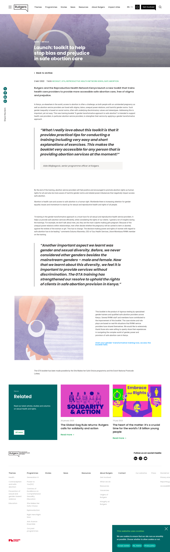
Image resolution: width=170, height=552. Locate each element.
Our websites (141, 473)
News (72, 7)
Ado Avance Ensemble (32, 522)
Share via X (5, 88)
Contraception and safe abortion (15, 484)
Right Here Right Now (34, 515)
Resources (83, 7)
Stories (64, 7)
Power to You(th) (31, 483)
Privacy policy (150, 546)
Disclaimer (164, 473)
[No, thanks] (166, 529)
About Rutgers (98, 7)
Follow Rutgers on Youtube (145, 458)
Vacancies (104, 490)
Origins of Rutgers (104, 495)
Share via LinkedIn (5, 97)
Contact (122, 473)
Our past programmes (32, 529)
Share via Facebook (5, 93)
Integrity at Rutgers (105, 502)
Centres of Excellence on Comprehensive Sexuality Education (34, 493)
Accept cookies (124, 546)
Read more (66, 435)
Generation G (33, 477)
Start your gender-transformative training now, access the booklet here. (123, 344)
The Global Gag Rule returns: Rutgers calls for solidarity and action (85, 410)
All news (19, 432)
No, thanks (137, 546)
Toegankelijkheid (137, 7)
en (128, 7)
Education (13, 503)
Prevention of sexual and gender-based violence (15, 495)
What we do (105, 481)
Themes (38, 7)
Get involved (148, 7)
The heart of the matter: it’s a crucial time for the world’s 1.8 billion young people (137, 412)
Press (153, 473)
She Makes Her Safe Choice (33, 504)
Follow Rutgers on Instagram (140, 458)
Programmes (51, 7)
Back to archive (44, 73)
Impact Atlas (114, 7)
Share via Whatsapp (5, 101)
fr (132, 7)
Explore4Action (33, 510)
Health (11, 477)
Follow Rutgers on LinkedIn (135, 458)
